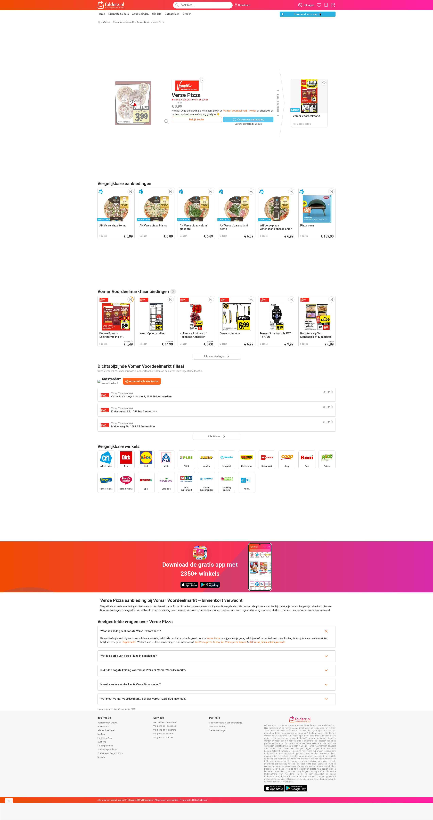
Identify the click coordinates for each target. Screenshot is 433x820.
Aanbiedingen (140, 13)
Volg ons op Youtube (163, 733)
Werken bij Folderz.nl (107, 749)
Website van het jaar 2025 (109, 753)
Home (101, 13)
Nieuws (101, 757)
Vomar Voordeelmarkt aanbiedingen (133, 291)
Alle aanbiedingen (106, 730)
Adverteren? (103, 726)
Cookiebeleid (200, 800)
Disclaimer (148, 800)
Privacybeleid (186, 800)
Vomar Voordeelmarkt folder (239, 110)
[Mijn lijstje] (333, 5)
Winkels (156, 13)
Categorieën (172, 13)
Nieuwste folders (118, 13)
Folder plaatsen (105, 745)
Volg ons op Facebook (164, 726)
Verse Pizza (213, 638)
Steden (187, 13)
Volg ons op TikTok (163, 737)
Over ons (101, 741)
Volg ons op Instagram (164, 730)
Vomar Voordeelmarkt (123, 22)
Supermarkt (129, 642)
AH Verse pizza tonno (207, 642)
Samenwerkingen (217, 730)
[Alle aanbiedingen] (173, 291)
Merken (101, 734)
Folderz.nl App (104, 738)
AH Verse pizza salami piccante (267, 642)
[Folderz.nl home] (110, 5)
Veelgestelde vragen (107, 722)
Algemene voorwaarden (166, 800)
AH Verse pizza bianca (233, 642)
